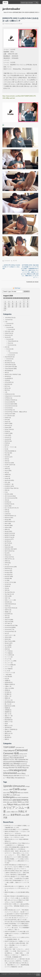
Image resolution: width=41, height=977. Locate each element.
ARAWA (7, 376)
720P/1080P (8, 364)
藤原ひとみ (8, 725)
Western (7, 643)
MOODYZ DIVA (9, 535)
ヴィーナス (8, 657)
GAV (6, 459)
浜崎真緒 (23, 815)
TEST (6, 615)
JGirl (6, 500)
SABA (11, 802)
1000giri (27, 786)
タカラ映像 (8, 668)
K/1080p (7, 502)
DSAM (6, 431)
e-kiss (6, 435)
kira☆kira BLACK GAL (11, 508)
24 (5, 307)
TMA (6, 617)
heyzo (13, 792)
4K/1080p (7, 360)
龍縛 (6, 739)
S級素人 (7, 612)
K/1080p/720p (8, 504)
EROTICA (7, 441)
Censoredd (8, 408)
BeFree (7, 388)
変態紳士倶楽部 (9, 684)
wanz (19, 804)
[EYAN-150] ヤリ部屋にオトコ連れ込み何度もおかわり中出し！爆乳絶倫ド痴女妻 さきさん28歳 (17, 906)
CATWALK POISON (10, 400)
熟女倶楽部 (8, 719)
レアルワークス (9, 672)
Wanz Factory (8, 641)
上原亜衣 (8, 811)
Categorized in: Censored (12, 396)
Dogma (7, 427)
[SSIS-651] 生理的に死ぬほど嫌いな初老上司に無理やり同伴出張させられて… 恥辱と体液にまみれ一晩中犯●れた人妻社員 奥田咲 (17, 872)
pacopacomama (9, 566)
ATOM (6, 380)
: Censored (8, 319)
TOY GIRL (7, 623)
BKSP (6, 390)
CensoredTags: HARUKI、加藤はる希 (15, 411)
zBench (29, 974)
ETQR (6, 443)
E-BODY (7, 433)
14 (20, 303)
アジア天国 (8, 651)
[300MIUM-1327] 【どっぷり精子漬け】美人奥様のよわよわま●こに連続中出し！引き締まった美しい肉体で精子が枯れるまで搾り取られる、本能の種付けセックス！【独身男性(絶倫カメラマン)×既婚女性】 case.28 (17, 962)
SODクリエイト (9, 600)
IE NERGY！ (8, 484)
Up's (6, 633)
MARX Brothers (9, 521)
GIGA (6, 460)
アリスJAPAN (8, 655)
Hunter (6, 478)
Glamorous (8, 462)
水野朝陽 (7, 710)
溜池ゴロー (8, 715)
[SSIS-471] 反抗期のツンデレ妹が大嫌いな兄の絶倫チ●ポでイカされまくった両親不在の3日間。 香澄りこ (17, 933)
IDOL (6, 482)
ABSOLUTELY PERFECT (11, 374)
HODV (22, 792)
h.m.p (6, 466)
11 (9, 303)
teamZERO (8, 613)
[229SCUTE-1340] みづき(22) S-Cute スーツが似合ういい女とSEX (11, 266)
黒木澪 (6, 735)
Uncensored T (8, 629)
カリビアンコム (9, 661)
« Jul (4, 310)
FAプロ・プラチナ (9, 447)
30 (27, 307)
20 (16, 305)
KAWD (18, 795)
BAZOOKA (7, 384)
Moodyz (7, 531)
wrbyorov (12, 23)
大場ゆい (7, 686)
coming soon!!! (9, 413)
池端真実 (7, 712)
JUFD (11, 795)
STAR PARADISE (9, 604)
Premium (7, 570)
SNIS (20, 802)
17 (5, 305)
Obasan (7, 555)
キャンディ (8, 662)
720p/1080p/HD (12, 341)
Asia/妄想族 (8, 378)
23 (27, 305)
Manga (6, 519)
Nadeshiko (8, 547)
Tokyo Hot (7, 621)
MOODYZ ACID (9, 533)
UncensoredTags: (9, 631)
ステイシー (8, 666)
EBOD (4, 792)
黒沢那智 (7, 737)
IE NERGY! (8, 486)
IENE (6, 490)
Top (39, 974)
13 (16, 303)
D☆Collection (8, 415)
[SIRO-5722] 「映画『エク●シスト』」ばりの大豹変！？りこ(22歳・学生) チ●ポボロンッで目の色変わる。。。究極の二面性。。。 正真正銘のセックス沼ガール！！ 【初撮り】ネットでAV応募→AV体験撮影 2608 (17, 953)
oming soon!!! (8, 557)
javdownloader (11, 9)
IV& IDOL (7, 494)
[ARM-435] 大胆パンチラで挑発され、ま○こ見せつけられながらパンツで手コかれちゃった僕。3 (17, 888)
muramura (7, 539)
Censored (7, 260)
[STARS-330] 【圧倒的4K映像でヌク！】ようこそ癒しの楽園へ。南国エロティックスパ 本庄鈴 (17, 882)
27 (16, 307)
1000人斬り (8, 331)
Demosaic (7, 425)
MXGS (5, 800)
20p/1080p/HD (9, 357)
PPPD (4, 802)
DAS (6, 419)
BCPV (6, 386)
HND (19, 792)
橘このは (7, 704)
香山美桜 (7, 731)
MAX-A (6, 523)
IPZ (8, 795)
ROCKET (7, 576)
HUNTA (26, 792)
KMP (6, 510)
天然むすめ (8, 688)
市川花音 (7, 692)
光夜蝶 (6, 680)
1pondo (7, 337)
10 (5, 303)
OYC (6, 564)
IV (5, 492)
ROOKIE (7, 578)
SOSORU (7, 602)
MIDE (19, 797)
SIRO (6, 590)
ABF (6, 372)
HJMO (6, 476)
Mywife (6, 545)
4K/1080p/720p (9, 362)
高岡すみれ (8, 733)
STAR (27, 802)
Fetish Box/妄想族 (9, 451)
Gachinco (7, 457)
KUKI (6, 511)
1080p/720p (8, 333)
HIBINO (7, 474)
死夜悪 (6, 708)
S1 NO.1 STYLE (9, 582)
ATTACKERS (8, 382)
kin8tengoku (9, 797)
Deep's (6, 421)
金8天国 (7, 727)
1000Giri (7, 325)
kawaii (6, 506)
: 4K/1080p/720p (9, 317)
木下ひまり (8, 700)
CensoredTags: (9, 409)
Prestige (7, 572)
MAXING (7, 525)
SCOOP (7, 584)
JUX (14, 795)
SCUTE (15, 260)
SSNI (23, 802)
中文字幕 (7, 676)
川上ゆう (8, 815)
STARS (7, 606)
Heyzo (9, 343)
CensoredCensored (10, 406)
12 (12, 303)
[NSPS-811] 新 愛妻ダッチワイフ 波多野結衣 (17, 829)
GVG (8, 792)
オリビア (7, 659)
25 (9, 307)
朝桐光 (6, 698)
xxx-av (6, 645)
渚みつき (7, 713)
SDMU (15, 802)
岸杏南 (6, 690)
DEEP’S (7, 423)
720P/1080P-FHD (9, 366)
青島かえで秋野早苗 (10, 729)
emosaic (7, 437)
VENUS (7, 637)
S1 (5, 580)
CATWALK (7, 398)
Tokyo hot (7, 619)
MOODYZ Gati (8, 537)
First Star (7, 453)
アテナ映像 (8, 653)
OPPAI (6, 562)
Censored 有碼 (9, 404)
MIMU (6, 529)
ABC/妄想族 (8, 370)
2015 (6, 347)
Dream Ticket (8, 429)
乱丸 (6, 678)
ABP (10, 789)
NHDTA (10, 800)
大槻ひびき (14, 812)
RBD (8, 802)
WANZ (6, 639)
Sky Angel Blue (9, 592)
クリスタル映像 (9, 664)
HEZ (6, 472)
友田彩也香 (8, 682)
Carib (16, 789)
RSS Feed (17, 288)
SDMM (6, 586)
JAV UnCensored (9, 498)
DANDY (7, 417)
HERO (6, 468)
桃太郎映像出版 (9, 702)
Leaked (7, 513)
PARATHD (7, 568)
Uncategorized (9, 625)
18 (9, 305)
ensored (7, 439)
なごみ (6, 670)
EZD (6, 445)
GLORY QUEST (9, 464)
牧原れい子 (8, 721)
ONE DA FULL (8, 559)
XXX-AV (25, 804)
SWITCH (7, 610)
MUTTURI (7, 543)
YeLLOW (7, 647)
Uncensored (11, 345)
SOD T (6, 598)
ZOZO (6, 649)
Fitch (6, 455)
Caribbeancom (9, 394)
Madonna (7, 517)
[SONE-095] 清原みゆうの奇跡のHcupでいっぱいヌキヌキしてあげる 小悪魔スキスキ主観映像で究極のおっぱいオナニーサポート (17, 866)
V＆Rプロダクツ (9, 635)
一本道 (6, 674)
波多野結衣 (16, 815)
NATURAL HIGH (9, 549)
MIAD (16, 797)
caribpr (23, 789)
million (6, 527)
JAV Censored (8, 496)
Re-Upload (8, 574)
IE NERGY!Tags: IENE (11, 488)
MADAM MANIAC (9, 515)
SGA (6, 588)
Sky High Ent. (8, 594)
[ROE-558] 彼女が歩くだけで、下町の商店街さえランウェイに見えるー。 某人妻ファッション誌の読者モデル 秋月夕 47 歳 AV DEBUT (17, 912)
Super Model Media (10, 608)
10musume (8, 335)
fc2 (5, 449)
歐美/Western (8, 706)
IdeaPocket (8, 480)
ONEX (6, 561)
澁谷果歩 (7, 717)
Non (6, 553)
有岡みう (7, 696)
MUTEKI (7, 541)
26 (12, 307)
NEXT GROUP (9, 551)
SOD (6, 596)
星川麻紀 (7, 694)
